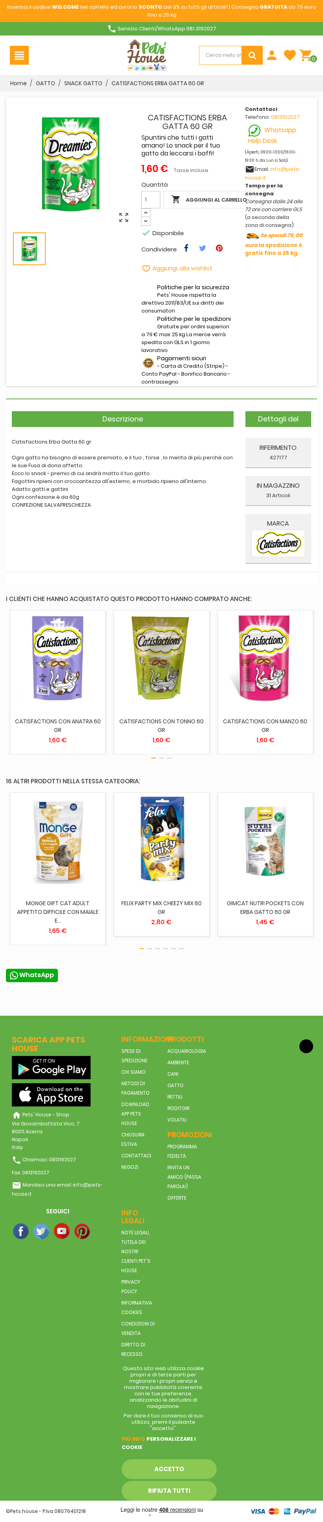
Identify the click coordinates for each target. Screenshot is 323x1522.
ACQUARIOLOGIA (186, 1051)
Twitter (41, 1231)
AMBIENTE (178, 1062)
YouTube (62, 1231)
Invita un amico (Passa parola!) (184, 1177)
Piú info (133, 1439)
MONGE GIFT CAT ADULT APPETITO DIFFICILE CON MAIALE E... (57, 912)
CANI (172, 1074)
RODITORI (178, 1108)
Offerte (176, 1197)
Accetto (169, 1469)
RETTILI (174, 1096)
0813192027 (285, 117)
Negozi (129, 1167)
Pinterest (82, 1231)
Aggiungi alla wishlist (176, 268)
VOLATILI (177, 1119)
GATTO (175, 1085)
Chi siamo (133, 1072)
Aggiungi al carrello (209, 199)
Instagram (103, 1231)
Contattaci (136, 1155)
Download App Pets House (135, 1114)
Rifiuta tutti (169, 1490)
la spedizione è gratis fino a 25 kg (274, 244)
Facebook (21, 1231)
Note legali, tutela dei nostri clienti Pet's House (135, 1251)
